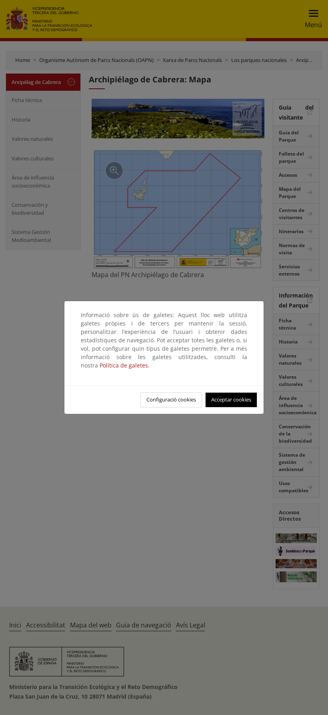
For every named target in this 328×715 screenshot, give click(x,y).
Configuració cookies (171, 399)
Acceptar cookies (231, 399)
